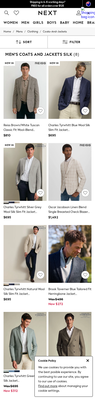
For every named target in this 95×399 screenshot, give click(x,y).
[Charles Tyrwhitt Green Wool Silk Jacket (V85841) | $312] (25, 341)
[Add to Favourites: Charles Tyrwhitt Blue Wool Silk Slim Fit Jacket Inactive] (85, 111)
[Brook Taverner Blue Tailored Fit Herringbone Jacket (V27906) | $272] (69, 254)
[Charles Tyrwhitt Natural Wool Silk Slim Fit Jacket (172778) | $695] (25, 254)
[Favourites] (16, 13)
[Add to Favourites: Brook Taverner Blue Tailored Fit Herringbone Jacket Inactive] (85, 275)
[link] (6, 13)
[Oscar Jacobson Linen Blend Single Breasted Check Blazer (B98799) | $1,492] (69, 172)
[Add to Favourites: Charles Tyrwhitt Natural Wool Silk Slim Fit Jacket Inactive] (40, 275)
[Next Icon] (47, 13)
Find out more (47, 386)
